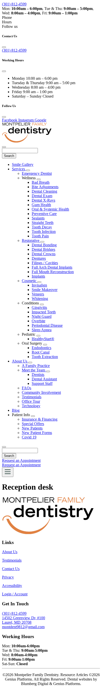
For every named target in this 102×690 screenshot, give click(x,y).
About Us (20, 361)
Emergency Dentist (37, 173)
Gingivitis (39, 307)
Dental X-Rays (43, 200)
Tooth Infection (44, 231)
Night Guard (41, 316)
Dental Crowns (43, 254)
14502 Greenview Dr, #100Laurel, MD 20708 (23, 620)
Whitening (40, 298)
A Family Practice (36, 365)
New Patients (32, 428)
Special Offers (33, 424)
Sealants (38, 218)
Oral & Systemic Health (50, 209)
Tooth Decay (42, 227)
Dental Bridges (43, 249)
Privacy (8, 577)
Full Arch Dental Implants (52, 267)
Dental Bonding (44, 245)
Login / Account (14, 594)
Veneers (38, 294)
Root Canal (41, 352)
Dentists (38, 374)
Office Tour (31, 401)
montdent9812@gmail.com (23, 627)
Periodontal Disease (47, 325)
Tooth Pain (40, 236)
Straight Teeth (42, 222)
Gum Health (41, 205)
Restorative (31, 240)
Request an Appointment (21, 460)
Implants (38, 276)
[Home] (26, 141)
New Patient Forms (37, 433)
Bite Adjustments (45, 187)
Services (19, 169)
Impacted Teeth (44, 312)
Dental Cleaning (44, 191)
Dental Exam (42, 196)
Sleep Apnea (41, 330)
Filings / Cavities (45, 263)
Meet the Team (34, 370)
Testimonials (31, 397)
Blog (16, 410)
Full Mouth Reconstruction (53, 272)
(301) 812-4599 (14, 4)
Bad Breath (41, 182)
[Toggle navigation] (7, 472)
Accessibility (12, 585)
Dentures (39, 258)
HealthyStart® (43, 339)
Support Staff (42, 383)
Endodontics (41, 348)
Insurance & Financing (39, 419)
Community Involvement (41, 392)
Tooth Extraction (45, 357)
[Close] (4, 47)
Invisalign (39, 285)
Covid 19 (29, 437)
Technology (31, 406)
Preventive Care (44, 214)
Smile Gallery (22, 164)
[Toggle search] (4, 447)
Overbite (38, 321)
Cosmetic (29, 281)
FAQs (26, 388)
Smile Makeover (44, 290)
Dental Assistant (44, 379)
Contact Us (11, 569)
